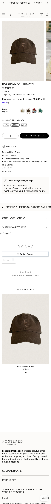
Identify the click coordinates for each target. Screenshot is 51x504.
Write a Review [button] (26, 254)
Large (24, 124)
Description (11, 146)
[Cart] (47, 14)
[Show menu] (3, 14)
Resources (9, 480)
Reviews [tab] (6, 260)
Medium (15, 124)
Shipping (6, 94)
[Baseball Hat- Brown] (25, 329)
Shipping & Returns (14, 227)
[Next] (47, 3)
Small (6, 124)
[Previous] (3, 3)
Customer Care (12, 471)
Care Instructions (14, 218)
